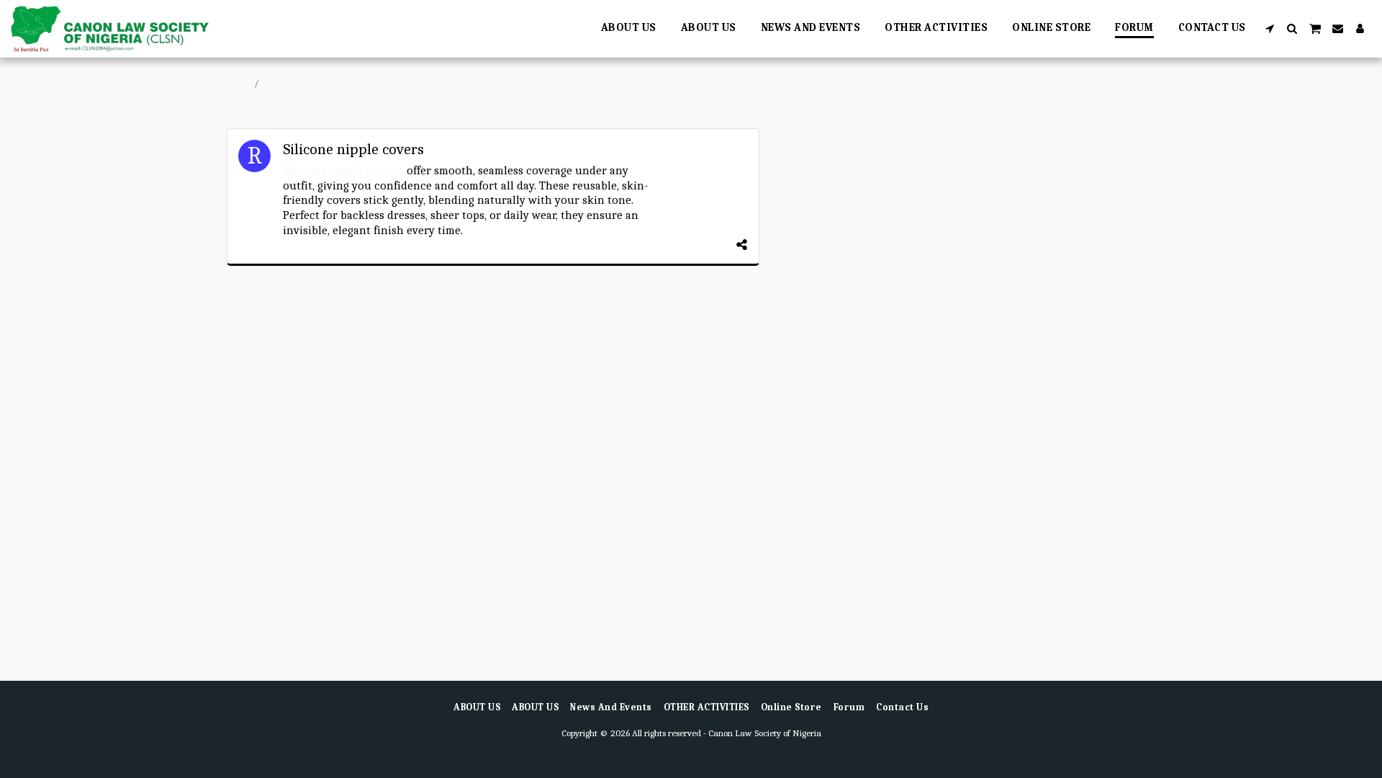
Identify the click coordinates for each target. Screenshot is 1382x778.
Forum (276, 83)
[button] (1270, 28)
